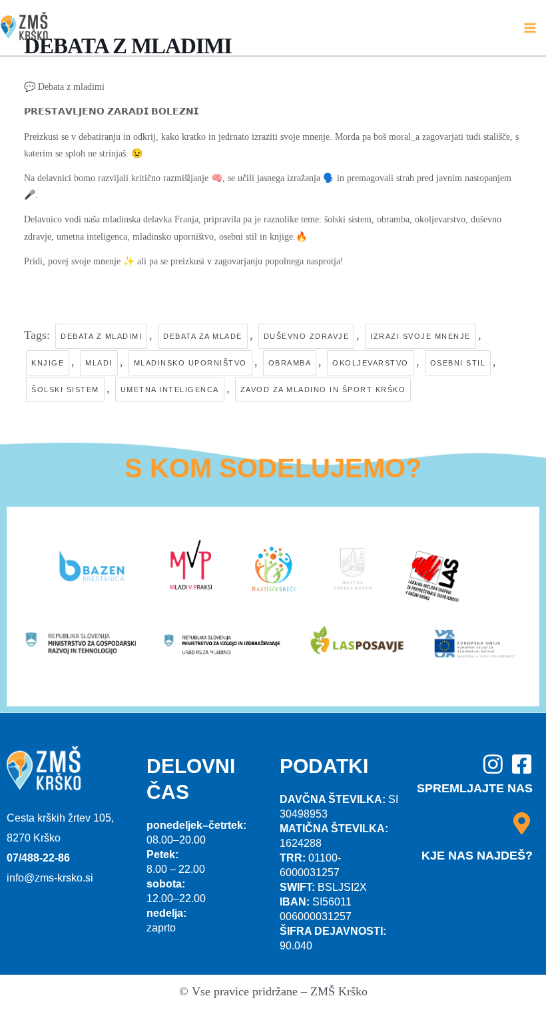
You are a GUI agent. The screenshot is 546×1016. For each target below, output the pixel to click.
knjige (47, 363)
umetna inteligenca (170, 389)
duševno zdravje (307, 336)
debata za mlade (202, 336)
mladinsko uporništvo (190, 363)
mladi (99, 363)
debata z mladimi (101, 336)
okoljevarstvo (370, 363)
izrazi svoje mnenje (420, 336)
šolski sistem (65, 389)
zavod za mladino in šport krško (323, 389)
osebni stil (458, 363)
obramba (290, 363)
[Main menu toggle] (530, 27)
